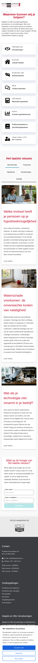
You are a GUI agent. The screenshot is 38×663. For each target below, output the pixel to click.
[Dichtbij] (36, 627)
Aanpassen (19, 653)
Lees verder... (8, 261)
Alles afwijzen (19, 658)
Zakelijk (19, 179)
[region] (19, 644)
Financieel (27, 165)
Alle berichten (12, 165)
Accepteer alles (19, 648)
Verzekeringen (26, 172)
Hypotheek (11, 172)
